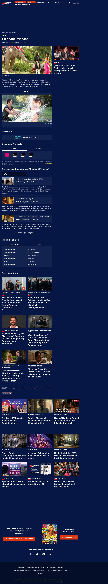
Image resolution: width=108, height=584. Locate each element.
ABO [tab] (14, 149)
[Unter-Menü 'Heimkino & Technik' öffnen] (29, 4)
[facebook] (30, 554)
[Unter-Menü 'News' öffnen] (52, 2)
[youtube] (43, 554)
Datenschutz (45, 567)
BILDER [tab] (27, 91)
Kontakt (40, 573)
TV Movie (5, 32)
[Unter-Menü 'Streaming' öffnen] (45, 2)
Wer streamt (12, 32)
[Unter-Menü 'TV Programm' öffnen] (25, 2)
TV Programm (19, 2)
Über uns (49, 570)
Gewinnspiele (57, 570)
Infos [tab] (39, 245)
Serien (57, 2)
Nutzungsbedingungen (33, 567)
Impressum (21, 567)
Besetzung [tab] (14, 245)
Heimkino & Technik (21, 4)
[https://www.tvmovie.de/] (7, 3)
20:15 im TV (31, 2)
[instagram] (50, 554)
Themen (65, 570)
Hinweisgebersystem (39, 570)
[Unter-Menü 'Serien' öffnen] (60, 2)
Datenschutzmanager (56, 567)
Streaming (40, 2)
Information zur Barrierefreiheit (22, 570)
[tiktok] (37, 554)
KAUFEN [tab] (39, 149)
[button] (27, 232)
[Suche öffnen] (70, 3)
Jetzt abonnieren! (69, 537)
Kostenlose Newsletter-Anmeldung (19, 538)
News (49, 2)
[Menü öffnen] (78, 3)
